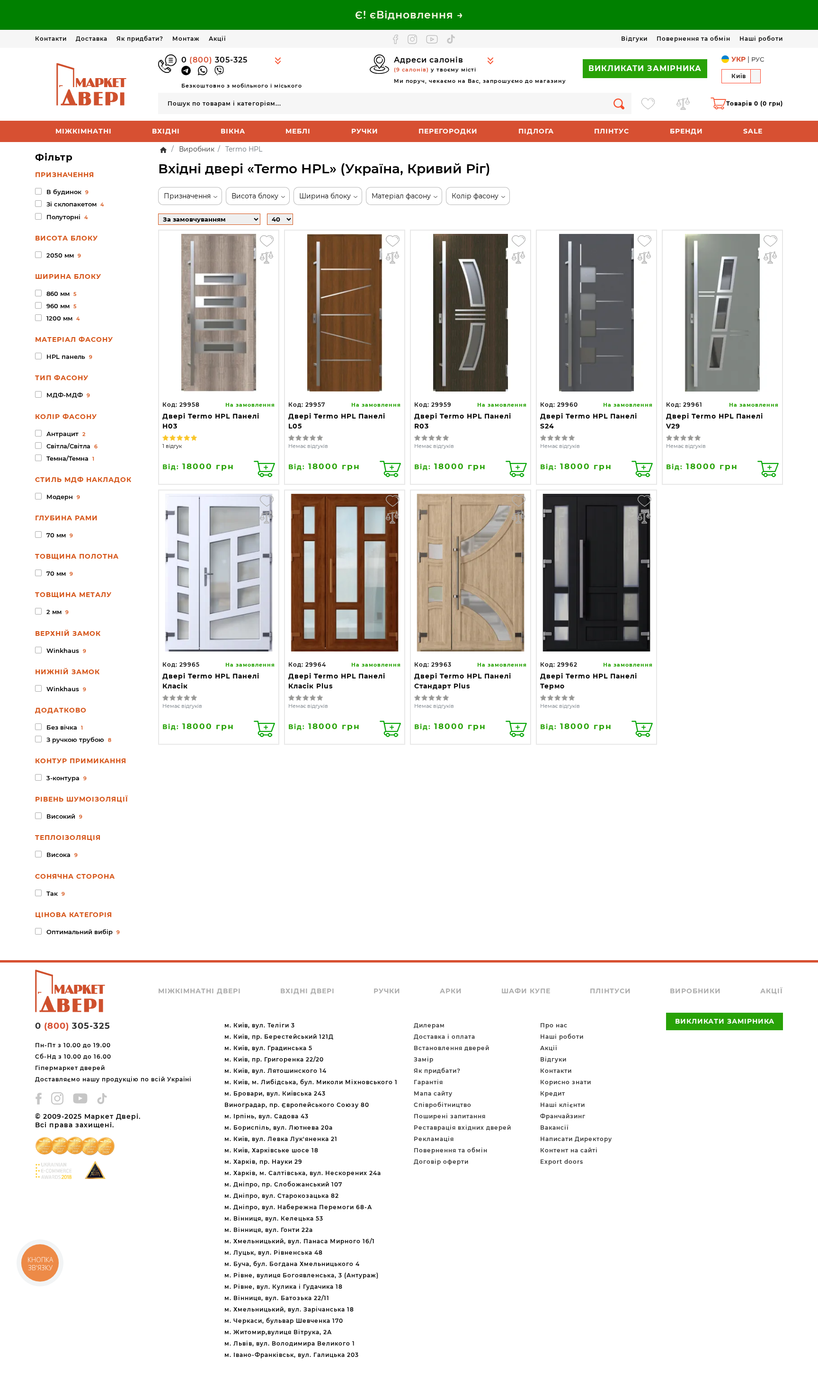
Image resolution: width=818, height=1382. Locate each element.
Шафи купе (526, 991)
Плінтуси (610, 991)
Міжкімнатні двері (199, 991)
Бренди (686, 131)
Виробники (695, 991)
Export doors (561, 1161)
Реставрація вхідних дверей (462, 1127)
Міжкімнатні (83, 131)
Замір (424, 1059)
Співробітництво (442, 1104)
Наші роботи (761, 38)
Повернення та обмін (693, 38)
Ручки (364, 131)
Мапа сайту (433, 1093)
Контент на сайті (569, 1150)
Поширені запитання (450, 1116)
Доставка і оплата (444, 1036)
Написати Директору (576, 1138)
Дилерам (429, 1025)
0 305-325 (214, 59)
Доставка (91, 38)
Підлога (536, 131)
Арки (451, 991)
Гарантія (428, 1082)
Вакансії (554, 1127)
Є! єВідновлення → (409, 15)
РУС (757, 59)
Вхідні (166, 131)
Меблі (298, 131)
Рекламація (434, 1138)
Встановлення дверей (451, 1048)
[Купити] (264, 469)
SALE (753, 131)
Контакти (51, 38)
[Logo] (91, 84)
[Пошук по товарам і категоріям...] (618, 103)
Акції (217, 38)
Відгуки (634, 38)
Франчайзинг (563, 1116)
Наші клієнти (562, 1104)
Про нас (554, 1025)
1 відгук (172, 446)
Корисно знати (565, 1082)
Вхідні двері (307, 991)
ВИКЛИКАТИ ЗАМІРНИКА (645, 68)
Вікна (233, 131)
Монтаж (186, 38)
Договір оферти (441, 1161)
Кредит (552, 1093)
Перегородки (448, 131)
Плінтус (611, 131)
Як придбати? (139, 38)
